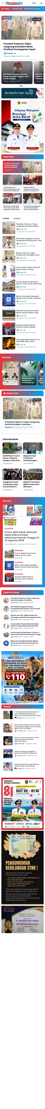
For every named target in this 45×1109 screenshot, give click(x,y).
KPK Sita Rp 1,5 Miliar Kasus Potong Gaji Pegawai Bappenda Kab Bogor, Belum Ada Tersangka (27, 726)
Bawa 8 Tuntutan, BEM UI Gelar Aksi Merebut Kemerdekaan (31, 485)
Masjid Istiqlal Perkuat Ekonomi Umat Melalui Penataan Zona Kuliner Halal (26, 578)
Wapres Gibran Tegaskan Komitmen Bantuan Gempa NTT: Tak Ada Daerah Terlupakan (31, 190)
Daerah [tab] (17, 218)
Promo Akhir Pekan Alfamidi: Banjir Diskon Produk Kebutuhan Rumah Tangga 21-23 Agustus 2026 (22, 536)
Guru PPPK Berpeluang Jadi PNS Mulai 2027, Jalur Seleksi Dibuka (32, 207)
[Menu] (2, 3)
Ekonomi (9, 528)
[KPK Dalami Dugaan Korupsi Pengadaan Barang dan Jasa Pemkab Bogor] (6, 609)
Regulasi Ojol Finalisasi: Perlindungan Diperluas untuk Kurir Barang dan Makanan (31, 462)
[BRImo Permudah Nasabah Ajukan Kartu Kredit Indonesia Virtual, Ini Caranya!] (6, 643)
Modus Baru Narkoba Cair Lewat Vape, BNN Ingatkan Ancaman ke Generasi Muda (11, 208)
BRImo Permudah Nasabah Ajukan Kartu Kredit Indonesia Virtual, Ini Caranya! (27, 566)
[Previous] (3, 371)
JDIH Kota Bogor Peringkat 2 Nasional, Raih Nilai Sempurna (25, 752)
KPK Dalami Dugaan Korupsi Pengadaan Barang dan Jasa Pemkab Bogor (26, 609)
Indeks (7, 8)
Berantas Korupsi (33, 8)
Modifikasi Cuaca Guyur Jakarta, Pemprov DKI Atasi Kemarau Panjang (11, 459)
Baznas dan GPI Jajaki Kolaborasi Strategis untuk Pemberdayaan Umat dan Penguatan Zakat (26, 617)
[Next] (41, 371)
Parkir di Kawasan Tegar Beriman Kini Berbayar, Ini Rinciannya (26, 765)
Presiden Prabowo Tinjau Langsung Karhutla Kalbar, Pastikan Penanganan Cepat (12, 167)
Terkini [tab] (5, 218)
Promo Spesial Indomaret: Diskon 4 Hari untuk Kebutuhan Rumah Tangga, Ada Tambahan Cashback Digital (26, 554)
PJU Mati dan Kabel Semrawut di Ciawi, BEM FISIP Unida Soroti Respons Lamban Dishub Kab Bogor (27, 713)
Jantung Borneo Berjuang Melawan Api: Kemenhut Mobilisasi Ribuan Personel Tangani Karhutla (11, 190)
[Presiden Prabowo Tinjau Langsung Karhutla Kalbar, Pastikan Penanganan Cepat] (6, 600)
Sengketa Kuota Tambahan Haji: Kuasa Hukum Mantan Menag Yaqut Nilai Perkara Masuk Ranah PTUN (12, 488)
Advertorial (17, 8)
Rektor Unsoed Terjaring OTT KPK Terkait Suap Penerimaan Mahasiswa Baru (26, 739)
